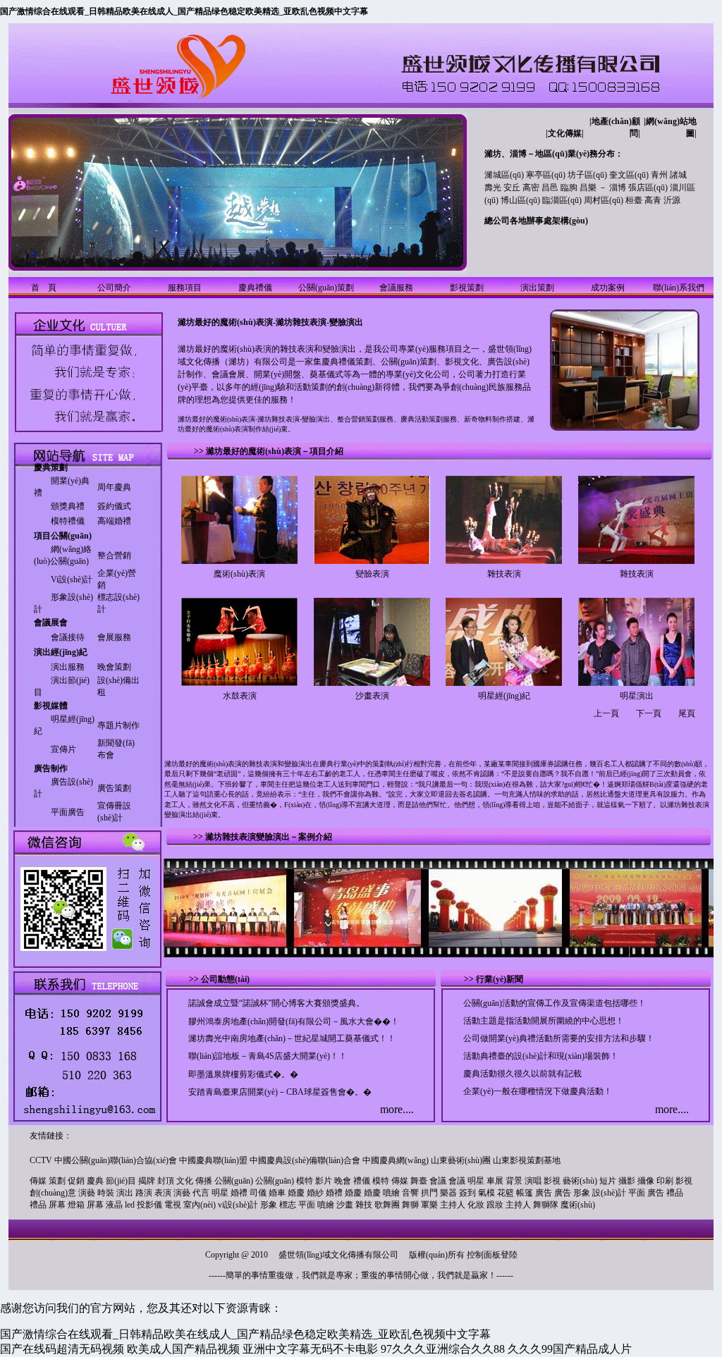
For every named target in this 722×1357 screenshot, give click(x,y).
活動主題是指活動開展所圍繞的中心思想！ (543, 1021)
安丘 (511, 187)
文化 (184, 1181)
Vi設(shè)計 (71, 579)
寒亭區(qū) (545, 175)
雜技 (363, 1205)
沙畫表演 (372, 696)
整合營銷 (114, 555)
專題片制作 (118, 725)
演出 (124, 1193)
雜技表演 (504, 574)
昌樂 (588, 187)
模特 (304, 1181)
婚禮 (239, 1193)
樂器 (448, 1193)
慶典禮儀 (255, 288)
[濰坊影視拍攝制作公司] (86, 430)
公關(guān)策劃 (326, 288)
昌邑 (550, 187)
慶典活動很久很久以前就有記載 (522, 1074)
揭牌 (146, 1181)
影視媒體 (51, 706)
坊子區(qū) (587, 175)
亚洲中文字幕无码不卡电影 (310, 1349)
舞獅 (410, 1205)
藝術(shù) (580, 1181)
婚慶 (296, 1193)
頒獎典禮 (68, 506)
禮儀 (361, 1181)
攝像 (645, 1181)
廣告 (543, 1193)
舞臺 (418, 1181)
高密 (530, 187)
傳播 (203, 1181)
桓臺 (633, 200)
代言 (200, 1193)
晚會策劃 (114, 667)
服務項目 (185, 288)
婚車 (277, 1193)
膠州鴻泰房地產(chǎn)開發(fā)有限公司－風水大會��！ (293, 1021)
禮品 (674, 1193)
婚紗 (315, 1193)
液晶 (114, 1205)
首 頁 (43, 288)
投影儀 (149, 1205)
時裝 (105, 1193)
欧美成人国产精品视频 (183, 1349)
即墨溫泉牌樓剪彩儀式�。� (243, 1074)
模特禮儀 (68, 521)
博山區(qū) (520, 200)
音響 (410, 1193)
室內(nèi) (199, 1205)
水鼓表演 (240, 696)
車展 (495, 1181)
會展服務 (114, 637)
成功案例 (608, 288)
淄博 (617, 187)
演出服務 (68, 667)
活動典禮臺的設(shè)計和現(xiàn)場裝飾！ (540, 1056)
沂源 (671, 200)
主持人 (452, 1205)
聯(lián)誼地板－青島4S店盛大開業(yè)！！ (267, 1056)
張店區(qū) (648, 187)
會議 (437, 1181)
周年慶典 (114, 487)
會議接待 (68, 637)
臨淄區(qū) (562, 200)
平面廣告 (68, 812)
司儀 (258, 1193)
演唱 (533, 1181)
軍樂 (429, 1205)
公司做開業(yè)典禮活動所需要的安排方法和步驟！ (558, 1038)
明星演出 (637, 696)
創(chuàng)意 (53, 1193)
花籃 (505, 1193)
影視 (552, 1181)
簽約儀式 (114, 506)
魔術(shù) (578, 1205)
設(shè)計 (609, 1193)
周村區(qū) (603, 200)
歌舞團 (387, 1205)
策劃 (57, 1181)
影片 (323, 1181)
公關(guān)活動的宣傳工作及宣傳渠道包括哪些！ (554, 1003)
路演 (143, 1193)
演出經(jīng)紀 (60, 652)
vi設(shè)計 (238, 1205)
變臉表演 (372, 574)
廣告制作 (51, 768)
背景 (514, 1181)
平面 (636, 1193)
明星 (475, 1181)
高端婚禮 (114, 521)
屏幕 (57, 1205)
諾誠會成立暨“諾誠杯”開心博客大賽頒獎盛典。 (276, 1003)
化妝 (475, 1205)
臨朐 (569, 187)
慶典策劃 (51, 467)
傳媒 (38, 1181)
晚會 (342, 1181)
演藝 (86, 1193)
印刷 (664, 1181)
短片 (607, 1181)
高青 (652, 200)
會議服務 (396, 288)
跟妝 (495, 1205)
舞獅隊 (545, 1205)
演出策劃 (537, 288)
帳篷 (524, 1193)
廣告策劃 (114, 788)
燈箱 (76, 1205)
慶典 (95, 1181)
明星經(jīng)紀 (504, 696)
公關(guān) (233, 1181)
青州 (659, 175)
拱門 (429, 1193)
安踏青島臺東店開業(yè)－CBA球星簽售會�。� (280, 1092)
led (130, 1205)
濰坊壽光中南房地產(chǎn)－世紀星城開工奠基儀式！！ (292, 1038)
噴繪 (391, 1193)
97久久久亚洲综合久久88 (443, 1349)
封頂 (165, 1181)
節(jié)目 (121, 1181)
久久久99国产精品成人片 (570, 1349)
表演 (162, 1193)
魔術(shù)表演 (239, 574)
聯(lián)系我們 (678, 288)
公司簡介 (114, 288)
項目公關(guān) (63, 536)
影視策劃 (467, 288)
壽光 (492, 187)
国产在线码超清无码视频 (62, 1349)
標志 (287, 1205)
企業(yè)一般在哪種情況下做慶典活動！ (537, 1091)
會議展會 (51, 622)
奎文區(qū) (629, 175)
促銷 (76, 1181)
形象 (581, 1193)
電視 (172, 1205)
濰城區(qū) (504, 175)
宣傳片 (63, 749)
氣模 (486, 1193)
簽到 (467, 1193)
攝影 (626, 1181)
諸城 (678, 175)
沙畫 (344, 1205)
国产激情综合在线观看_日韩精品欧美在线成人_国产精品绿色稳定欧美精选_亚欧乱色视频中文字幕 (184, 11)
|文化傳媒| (565, 133)
